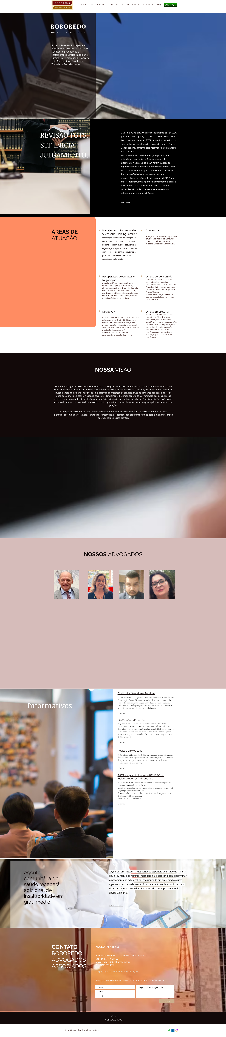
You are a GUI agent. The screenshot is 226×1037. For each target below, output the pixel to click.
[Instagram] (176, 1030)
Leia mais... (122, 713)
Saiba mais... (116, 905)
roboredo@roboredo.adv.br (116, 961)
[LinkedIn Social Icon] (172, 1030)
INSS (142, 755)
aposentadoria (125, 760)
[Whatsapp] (169, 1030)
